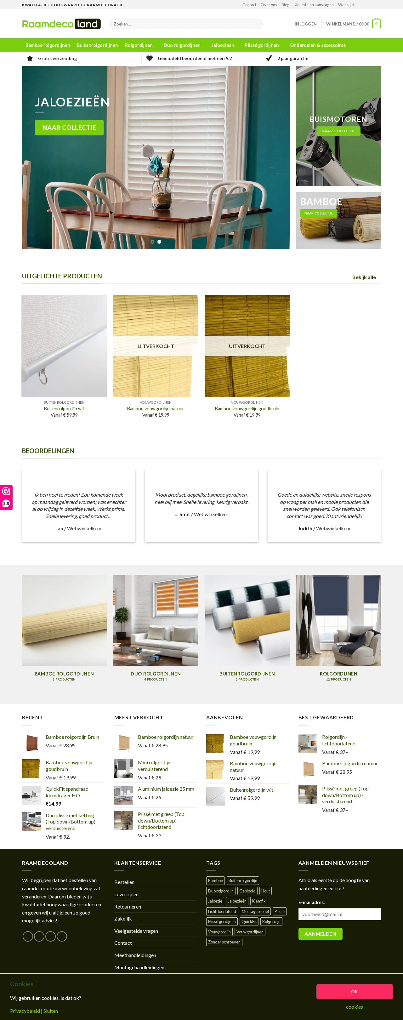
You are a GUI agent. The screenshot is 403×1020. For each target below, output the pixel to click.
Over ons (269, 4)
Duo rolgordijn (221, 890)
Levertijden (126, 894)
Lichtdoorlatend (222, 911)
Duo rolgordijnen (182, 45)
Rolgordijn (271, 921)
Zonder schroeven (224, 941)
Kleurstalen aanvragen (314, 4)
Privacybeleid (25, 1010)
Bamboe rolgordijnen (48, 45)
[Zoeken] (256, 24)
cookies (354, 1006)
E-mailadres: (311, 902)
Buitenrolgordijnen (97, 45)
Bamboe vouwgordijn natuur (155, 408)
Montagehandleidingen (139, 967)
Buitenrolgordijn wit (64, 408)
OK (354, 991)
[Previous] (35, 157)
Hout (265, 890)
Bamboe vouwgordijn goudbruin (247, 408)
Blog (285, 4)
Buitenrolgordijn (243, 880)
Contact (249, 4)
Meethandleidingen (135, 955)
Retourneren (127, 906)
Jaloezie (215, 900)
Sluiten (50, 1010)
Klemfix (258, 900)
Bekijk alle (364, 277)
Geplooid (247, 890)
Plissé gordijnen (262, 45)
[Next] (276, 157)
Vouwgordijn (219, 931)
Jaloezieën (223, 45)
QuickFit (249, 921)
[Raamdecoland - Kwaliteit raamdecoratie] (61, 24)
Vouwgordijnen (250, 931)
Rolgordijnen (139, 45)
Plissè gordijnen (222, 921)
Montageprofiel (255, 911)
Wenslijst (346, 4)
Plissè (280, 911)
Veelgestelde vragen (136, 931)
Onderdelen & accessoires (318, 45)
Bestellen (124, 882)
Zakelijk (123, 918)
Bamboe (215, 880)
